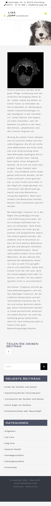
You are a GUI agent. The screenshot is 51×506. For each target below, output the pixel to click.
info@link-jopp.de (37, 5)
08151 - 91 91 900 (16, 5)
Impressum (18, 486)
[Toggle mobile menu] (45, 13)
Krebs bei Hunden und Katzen (21, 387)
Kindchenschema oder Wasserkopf (23, 411)
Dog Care (10, 443)
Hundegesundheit (14, 455)
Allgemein (10, 431)
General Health (13, 449)
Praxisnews (11, 467)
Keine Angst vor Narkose (18, 405)
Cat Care (9, 437)
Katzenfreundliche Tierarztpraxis (22, 393)
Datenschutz (32, 486)
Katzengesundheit (14, 461)
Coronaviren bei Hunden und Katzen (24, 399)
